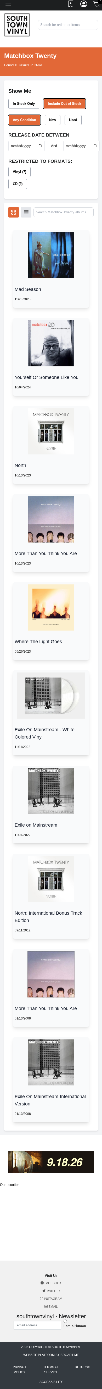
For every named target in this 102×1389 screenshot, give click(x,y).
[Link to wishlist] (71, 5)
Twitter (53, 1291)
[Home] (17, 25)
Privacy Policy (19, 1369)
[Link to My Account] (84, 5)
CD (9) (17, 184)
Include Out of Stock (64, 104)
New (52, 120)
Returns (82, 1367)
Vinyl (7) (19, 172)
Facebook (52, 1283)
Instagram (52, 1299)
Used (73, 120)
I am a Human (75, 1326)
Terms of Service (51, 1369)
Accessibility (51, 1382)
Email (53, 1307)
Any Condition (24, 120)
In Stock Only (24, 104)
